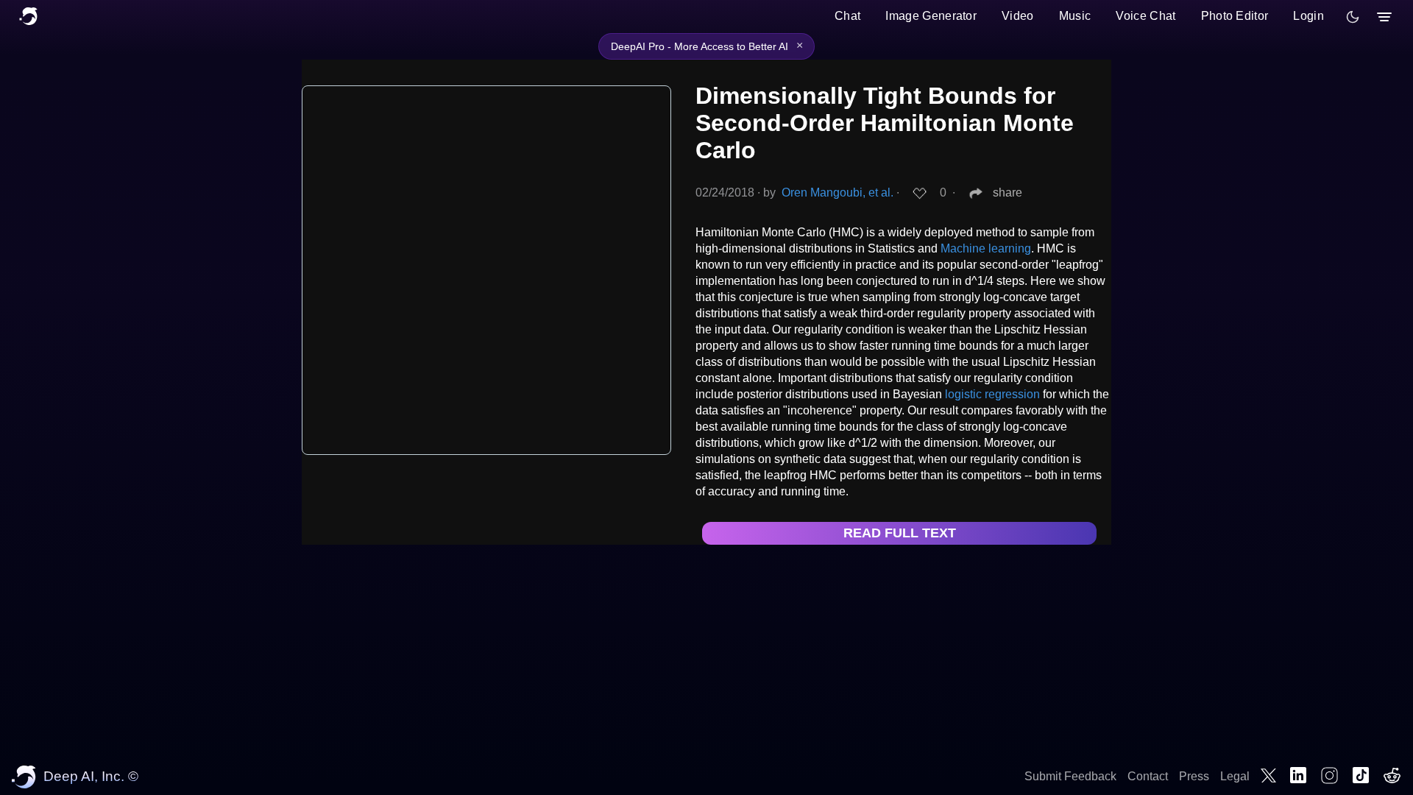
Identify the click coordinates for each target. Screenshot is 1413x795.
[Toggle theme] (1352, 17)
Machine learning (986, 248)
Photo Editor (1235, 16)
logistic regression (992, 394)
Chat (847, 16)
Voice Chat (1145, 16)
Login (1308, 16)
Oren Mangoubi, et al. (837, 192)
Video (1018, 16)
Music (1075, 16)
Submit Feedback (1070, 776)
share (1007, 192)
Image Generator (931, 16)
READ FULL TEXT (899, 533)
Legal (1235, 776)
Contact (1147, 776)
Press (1194, 776)
